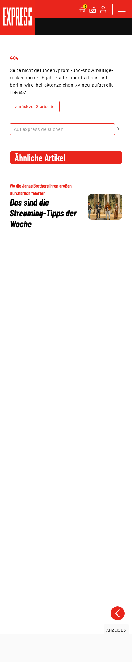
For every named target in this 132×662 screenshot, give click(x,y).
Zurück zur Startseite (34, 106)
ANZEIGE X (116, 630)
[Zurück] (118, 613)
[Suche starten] (118, 129)
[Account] (103, 9)
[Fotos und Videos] (92, 9)
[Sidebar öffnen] (121, 9)
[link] (17, 17)
